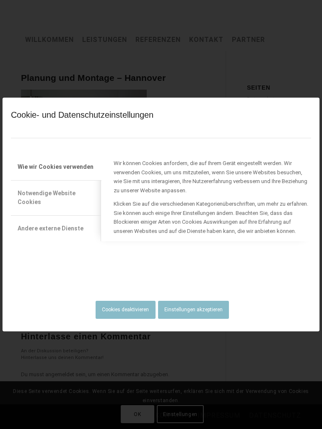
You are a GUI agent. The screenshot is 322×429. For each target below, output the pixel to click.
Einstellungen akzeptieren (193, 310)
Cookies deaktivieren (125, 310)
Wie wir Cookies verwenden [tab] (55, 166)
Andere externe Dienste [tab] (50, 228)
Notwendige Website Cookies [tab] (46, 197)
